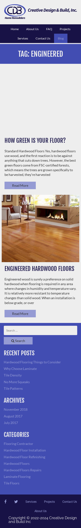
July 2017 (11, 423)
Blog (61, 38)
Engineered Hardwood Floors (39, 268)
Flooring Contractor (18, 444)
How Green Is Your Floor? (35, 140)
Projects (65, 29)
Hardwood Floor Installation (25, 450)
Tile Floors (11, 483)
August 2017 (13, 416)
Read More (20, 185)
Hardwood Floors (17, 463)
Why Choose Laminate (20, 369)
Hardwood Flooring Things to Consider (32, 362)
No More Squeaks (17, 382)
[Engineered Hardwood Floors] (40, 228)
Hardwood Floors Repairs (22, 470)
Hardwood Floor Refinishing (24, 457)
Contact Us (43, 38)
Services (23, 38)
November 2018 (16, 409)
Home (15, 29)
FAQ (49, 29)
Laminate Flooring (17, 476)
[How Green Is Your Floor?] (40, 100)
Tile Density (13, 375)
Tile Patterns (13, 388)
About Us (32, 29)
